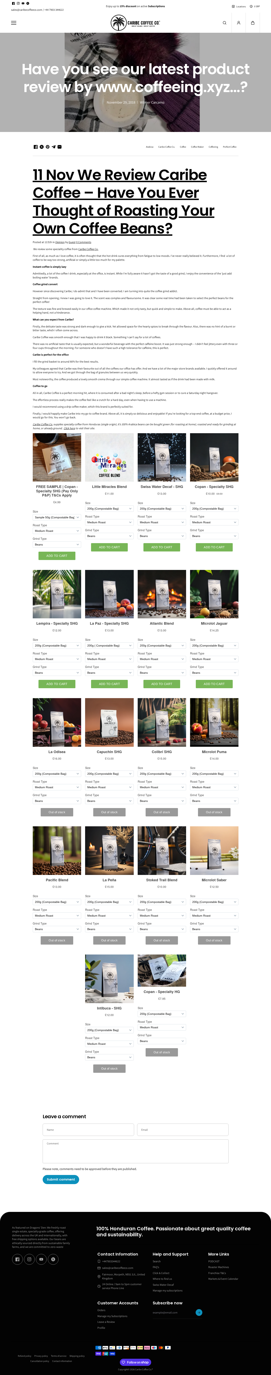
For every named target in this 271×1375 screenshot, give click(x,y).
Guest (72, 242)
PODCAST (213, 1261)
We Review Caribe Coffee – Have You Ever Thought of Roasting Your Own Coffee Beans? (123, 201)
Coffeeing (213, 146)
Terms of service (58, 1355)
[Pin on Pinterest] (48, 147)
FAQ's (156, 1267)
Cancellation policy (39, 1361)
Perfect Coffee (229, 146)
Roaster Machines (218, 1267)
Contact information (62, 1361)
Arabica (149, 146)
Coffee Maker (197, 146)
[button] (253, 23)
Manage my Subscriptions (112, 1316)
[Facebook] (13, 3)
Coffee (183, 146)
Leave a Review (106, 1322)
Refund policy (24, 1355)
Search (157, 1261)
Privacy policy (41, 1355)
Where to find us (162, 1279)
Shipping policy (77, 1355)
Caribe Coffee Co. (166, 146)
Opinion (60, 242)
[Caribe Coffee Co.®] (135, 23)
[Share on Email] (59, 147)
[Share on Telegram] (54, 147)
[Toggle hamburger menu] (58, 23)
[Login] (239, 23)
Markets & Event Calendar (223, 1279)
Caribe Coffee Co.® (144, 1369)
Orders (101, 1310)
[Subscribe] (199, 1312)
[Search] (225, 23)
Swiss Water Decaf (163, 1284)
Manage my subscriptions (168, 1290)
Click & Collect (161, 1273)
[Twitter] (27, 3)
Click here (69, 428)
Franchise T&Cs (217, 1273)
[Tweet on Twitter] (42, 147)
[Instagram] (18, 3)
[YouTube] (23, 3)
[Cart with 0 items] (253, 23)
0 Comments (83, 242)
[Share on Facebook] (36, 147)
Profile (101, 1328)
